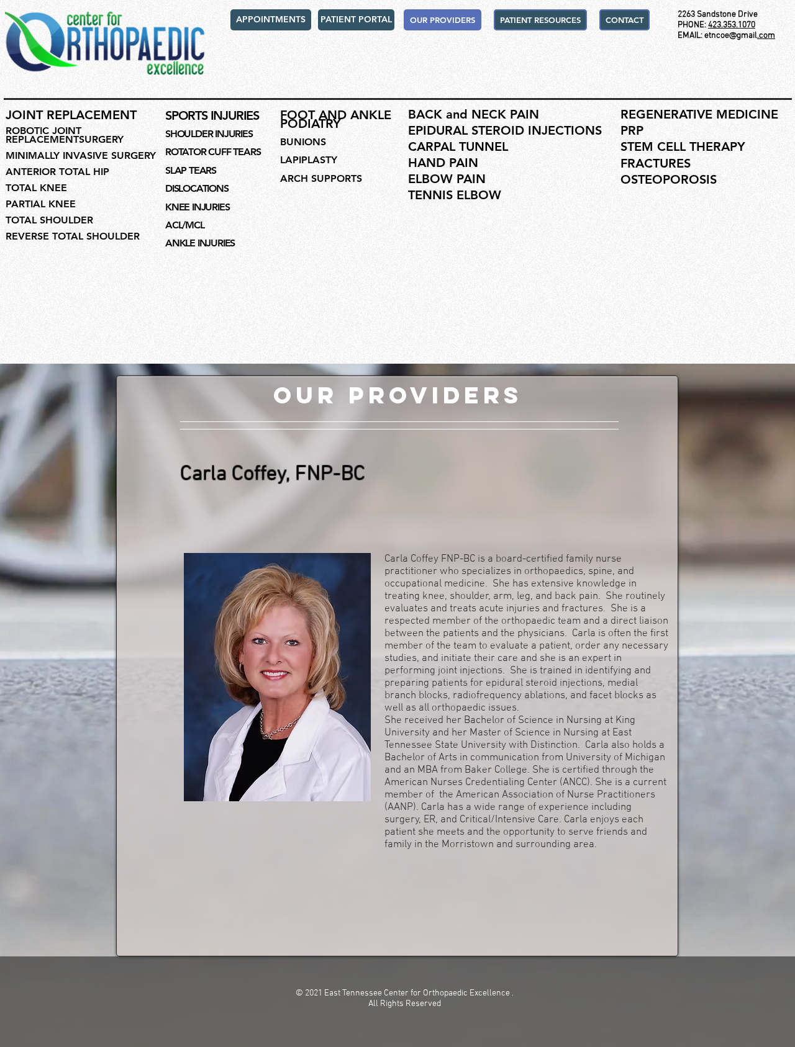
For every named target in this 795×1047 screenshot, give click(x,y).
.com (766, 35)
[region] (275, 677)
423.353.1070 (731, 25)
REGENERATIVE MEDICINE (699, 114)
